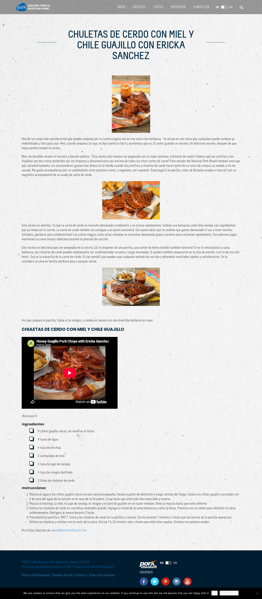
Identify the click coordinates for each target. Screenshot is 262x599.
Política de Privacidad (36, 575)
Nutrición (178, 7)
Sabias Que (201, 7)
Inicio (121, 7)
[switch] (224, 7)
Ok (214, 593)
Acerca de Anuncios (102, 575)
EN (231, 7)
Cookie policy (229, 593)
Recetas (139, 7)
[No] (257, 593)
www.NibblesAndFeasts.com (69, 530)
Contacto (81, 575)
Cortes (158, 7)
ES (217, 7)
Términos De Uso (62, 575)
